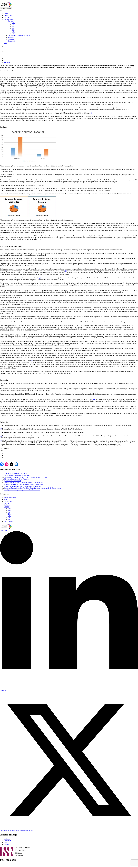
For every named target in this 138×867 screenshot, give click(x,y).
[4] (32, 361)
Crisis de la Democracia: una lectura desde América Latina (22, 486)
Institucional (8, 15)
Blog (5, 43)
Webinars (11, 37)
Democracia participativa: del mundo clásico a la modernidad (23, 482)
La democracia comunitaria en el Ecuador (17, 475)
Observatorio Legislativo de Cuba (19, 35)
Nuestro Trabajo (9, 19)
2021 (13, 30)
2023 (13, 26)
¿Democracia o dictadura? (12, 481)
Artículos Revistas (10, 498)
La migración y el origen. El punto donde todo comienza (22, 490)
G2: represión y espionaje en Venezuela (16, 479)
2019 (13, 34)
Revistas (10, 21)
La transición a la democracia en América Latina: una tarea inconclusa (26, 477)
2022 (13, 28)
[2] (66, 271)
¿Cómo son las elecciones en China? (15, 473)
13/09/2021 (7, 62)
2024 (13, 24)
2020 (13, 32)
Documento (12, 41)
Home (6, 14)
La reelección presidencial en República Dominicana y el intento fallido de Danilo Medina (32, 488)
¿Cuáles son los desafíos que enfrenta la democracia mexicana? (24, 484)
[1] (91, 113)
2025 (13, 23)
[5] (94, 399)
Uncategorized (8, 521)
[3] (40, 278)
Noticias (6, 17)
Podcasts (11, 39)
